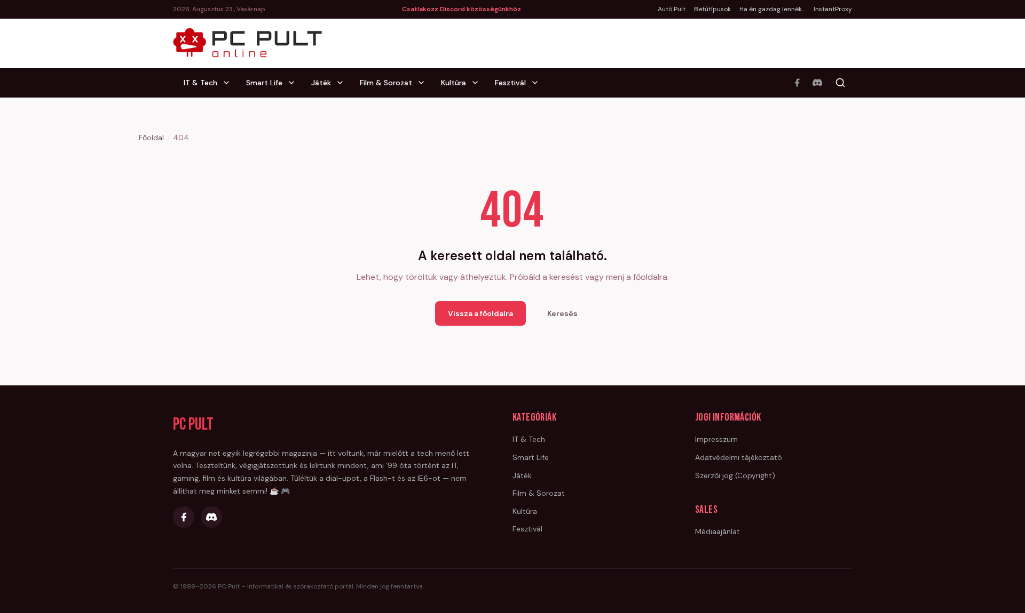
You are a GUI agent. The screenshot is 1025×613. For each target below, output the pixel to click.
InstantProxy (833, 9)
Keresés (562, 313)
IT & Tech (200, 82)
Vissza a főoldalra (480, 313)
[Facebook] (797, 82)
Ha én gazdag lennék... (772, 9)
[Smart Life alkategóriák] (295, 82)
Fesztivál (510, 82)
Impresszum (716, 439)
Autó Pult (671, 9)
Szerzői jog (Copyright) (735, 475)
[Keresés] (840, 82)
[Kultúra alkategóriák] (478, 82)
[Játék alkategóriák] (343, 82)
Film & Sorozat (386, 82)
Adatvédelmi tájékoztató (738, 457)
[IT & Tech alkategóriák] (229, 82)
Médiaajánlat (717, 531)
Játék (321, 82)
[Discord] (817, 82)
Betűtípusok (712, 9)
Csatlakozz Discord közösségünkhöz (461, 9)
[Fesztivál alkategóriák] (538, 82)
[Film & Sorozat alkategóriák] (424, 82)
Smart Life (264, 82)
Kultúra (453, 82)
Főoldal (151, 137)
